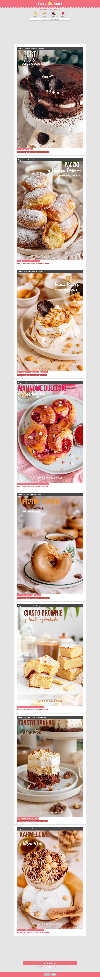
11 (61, 966)
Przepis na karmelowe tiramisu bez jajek (28, 829)
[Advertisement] (50, 32)
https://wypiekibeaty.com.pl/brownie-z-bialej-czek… (36, 709)
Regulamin (47, 974)
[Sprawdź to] (50, 9)
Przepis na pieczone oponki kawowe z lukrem (29, 494)
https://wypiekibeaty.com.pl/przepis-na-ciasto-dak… (36, 821)
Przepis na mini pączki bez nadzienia (27, 160)
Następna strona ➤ (50, 963)
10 (58, 966)
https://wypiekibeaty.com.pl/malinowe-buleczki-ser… (36, 486)
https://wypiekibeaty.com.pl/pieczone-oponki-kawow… (37, 598)
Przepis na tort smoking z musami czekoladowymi (31, 48)
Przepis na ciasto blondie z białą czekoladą (29, 606)
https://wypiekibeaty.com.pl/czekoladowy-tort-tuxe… (36, 152)
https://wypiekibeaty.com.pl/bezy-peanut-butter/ (36, 375)
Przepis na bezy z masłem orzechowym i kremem (30, 271)
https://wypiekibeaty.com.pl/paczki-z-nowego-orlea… (37, 263)
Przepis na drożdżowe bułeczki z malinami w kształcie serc (33, 383)
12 (64, 966)
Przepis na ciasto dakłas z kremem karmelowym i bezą (32, 717)
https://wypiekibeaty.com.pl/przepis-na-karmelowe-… (37, 932)
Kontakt (54, 974)
